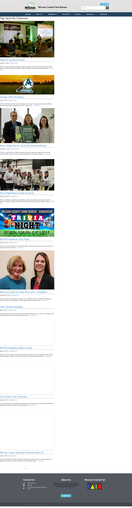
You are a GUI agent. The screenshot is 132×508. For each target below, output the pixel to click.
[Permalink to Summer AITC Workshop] (27, 94)
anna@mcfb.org (14, 63)
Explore (77, 14)
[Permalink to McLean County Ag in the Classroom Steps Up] (27, 449)
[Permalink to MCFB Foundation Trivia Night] (27, 236)
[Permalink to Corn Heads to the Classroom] (27, 393)
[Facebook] (101, 4)
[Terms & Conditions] (66, 490)
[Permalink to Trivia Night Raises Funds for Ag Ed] (27, 190)
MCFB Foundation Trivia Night (14, 239)
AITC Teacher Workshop (11, 307)
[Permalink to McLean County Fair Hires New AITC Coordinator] (27, 289)
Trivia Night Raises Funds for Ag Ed (17, 193)
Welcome (27, 14)
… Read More (35, 105)
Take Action (66, 14)
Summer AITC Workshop (11, 97)
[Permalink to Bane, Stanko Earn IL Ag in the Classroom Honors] (27, 142)
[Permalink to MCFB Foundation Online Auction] (27, 344)
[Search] (107, 7)
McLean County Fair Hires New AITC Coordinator (23, 292)
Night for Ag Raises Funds (12, 60)
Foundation (103, 14)
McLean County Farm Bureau (52, 7)
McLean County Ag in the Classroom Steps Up (21, 452)
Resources (90, 14)
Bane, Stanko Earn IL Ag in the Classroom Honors (23, 145)
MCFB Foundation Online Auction (16, 348)
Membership (52, 14)
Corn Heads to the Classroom (13, 396)
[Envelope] (107, 4)
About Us (38, 14)
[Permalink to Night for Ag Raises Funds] (27, 57)
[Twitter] (104, 4)
